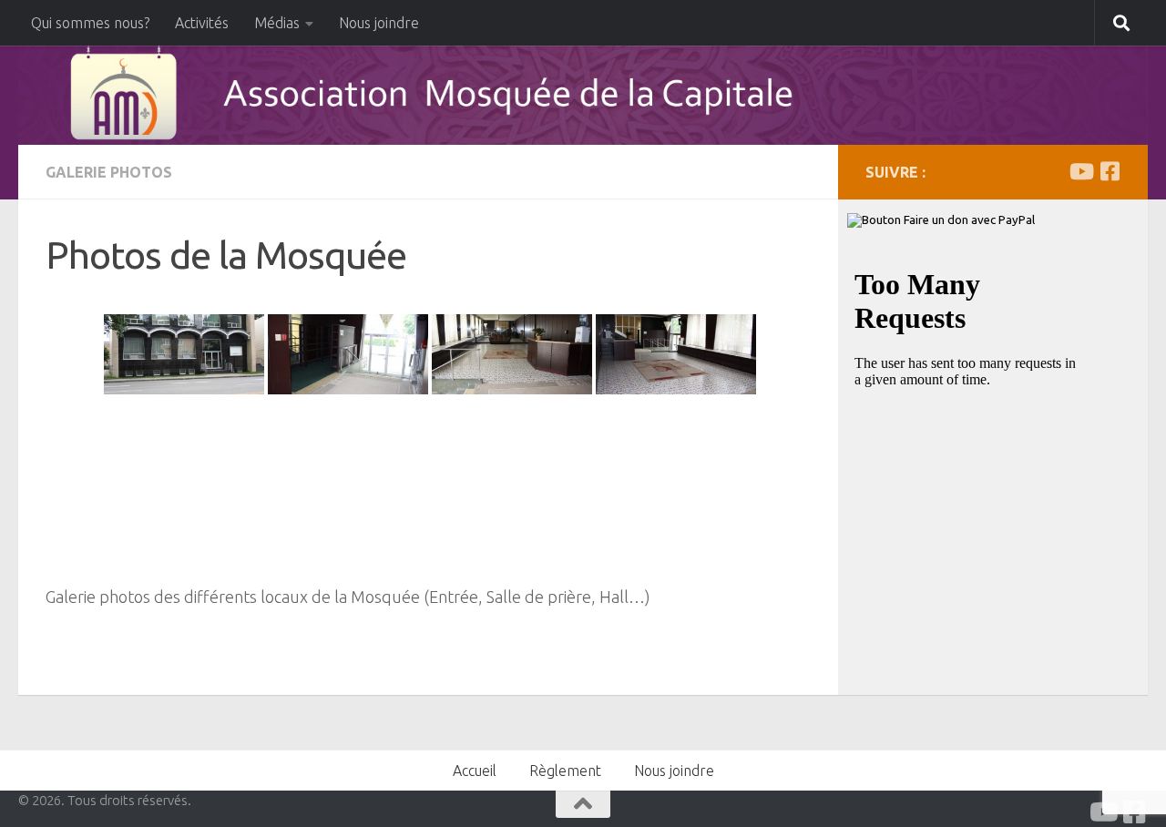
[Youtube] (1080, 171)
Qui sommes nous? (90, 23)
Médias (277, 23)
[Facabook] (1109, 171)
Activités (202, 23)
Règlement (565, 770)
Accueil (474, 770)
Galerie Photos (109, 172)
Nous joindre (379, 23)
